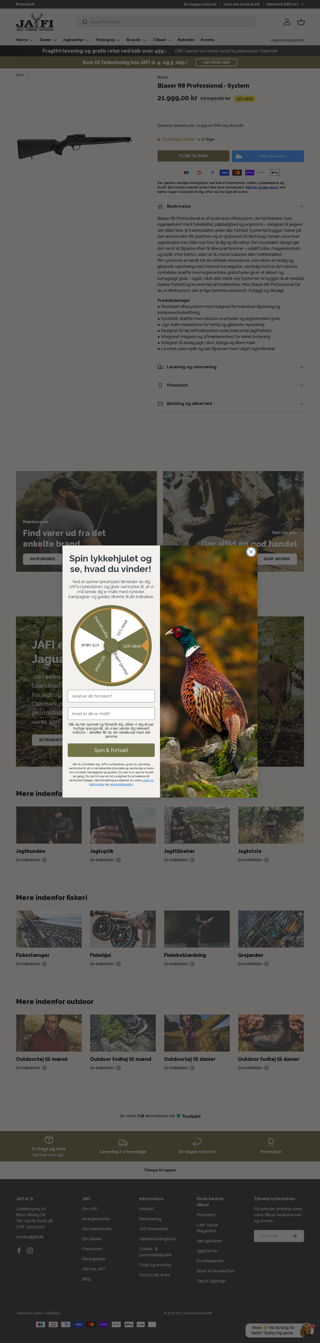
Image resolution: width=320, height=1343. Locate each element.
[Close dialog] (251, 551)
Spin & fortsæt (111, 750)
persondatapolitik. (122, 784)
